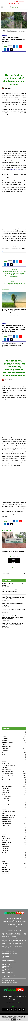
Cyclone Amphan (6, 757)
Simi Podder (5, 848)
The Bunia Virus (7, 800)
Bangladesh (5, 748)
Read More (19, 1019)
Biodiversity (5, 750)
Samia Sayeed (5, 846)
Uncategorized (5, 863)
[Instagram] (11, 1009)
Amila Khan (4, 740)
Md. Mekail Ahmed (6, 821)
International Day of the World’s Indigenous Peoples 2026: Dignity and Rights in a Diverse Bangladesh (13, 625)
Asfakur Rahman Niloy (7, 742)
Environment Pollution (7, 771)
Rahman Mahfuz (6, 838)
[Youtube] (23, 1009)
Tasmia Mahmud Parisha (8, 859)
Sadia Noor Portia (6, 842)
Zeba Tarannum (5, 871)
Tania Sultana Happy (7, 857)
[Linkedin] (19, 1009)
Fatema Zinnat (5, 788)
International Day (6, 804)
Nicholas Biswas (6, 834)
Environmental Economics (8, 779)
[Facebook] (4, 1009)
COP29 (3, 754)
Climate (4, 752)
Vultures (6, 802)
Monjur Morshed (6, 830)
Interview (4, 809)
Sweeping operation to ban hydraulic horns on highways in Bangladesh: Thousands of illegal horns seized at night (13, 597)
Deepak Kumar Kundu (7, 759)
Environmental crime (7, 777)
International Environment (8, 807)
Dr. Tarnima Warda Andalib (8, 765)
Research (4, 840)
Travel (3, 861)
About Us (16, 1)
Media (3, 827)
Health (3, 794)
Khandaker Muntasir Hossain (9, 811)
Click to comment (14, 561)
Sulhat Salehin (5, 850)
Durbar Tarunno (22, 385)
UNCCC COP (5, 865)
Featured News (5, 790)
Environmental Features (7, 782)
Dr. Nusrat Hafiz (5, 763)
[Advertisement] (14, 63)
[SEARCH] (24, 573)
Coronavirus (6, 798)
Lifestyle (4, 813)
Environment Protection (7, 773)
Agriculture (4, 736)
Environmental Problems (8, 784)
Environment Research (7, 775)
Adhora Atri (5, 732)
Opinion (4, 836)
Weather (4, 867)
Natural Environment (7, 832)
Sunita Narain (5, 852)
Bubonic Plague (7, 796)
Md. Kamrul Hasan (6, 819)
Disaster (4, 761)
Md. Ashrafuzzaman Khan (8, 817)
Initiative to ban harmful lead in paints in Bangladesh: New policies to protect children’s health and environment (13, 617)
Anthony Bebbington (15, 169)
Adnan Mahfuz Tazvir (7, 734)
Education (4, 767)
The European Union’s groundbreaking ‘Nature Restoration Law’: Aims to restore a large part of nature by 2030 (14, 311)
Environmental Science (7, 786)
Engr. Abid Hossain (6, 769)
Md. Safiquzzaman (6, 823)
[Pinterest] (15, 1009)
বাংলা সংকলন (21, 1)
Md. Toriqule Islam (6, 825)
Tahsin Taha (5, 855)
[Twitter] (7, 1009)
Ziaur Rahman (5, 873)
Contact (11, 1)
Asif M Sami (5, 744)
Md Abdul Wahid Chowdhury (8, 815)
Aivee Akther (5, 35)
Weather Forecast (6, 869)
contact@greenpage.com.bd (16, 1002)
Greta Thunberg (5, 792)
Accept (13, 1019)
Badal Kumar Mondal (7, 746)
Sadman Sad (5, 844)
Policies (6, 1)
